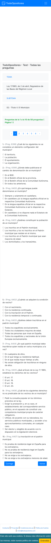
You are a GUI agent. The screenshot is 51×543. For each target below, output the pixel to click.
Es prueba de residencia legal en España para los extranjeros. (25, 445)
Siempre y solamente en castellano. (21, 196)
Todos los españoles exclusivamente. (21, 328)
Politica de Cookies (42, 528)
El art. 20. (9, 386)
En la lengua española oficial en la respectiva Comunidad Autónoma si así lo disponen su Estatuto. (25, 207)
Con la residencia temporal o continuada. (23, 315)
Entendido (45, 541)
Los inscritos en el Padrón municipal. (21, 227)
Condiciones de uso (27, 528)
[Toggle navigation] (45, 3)
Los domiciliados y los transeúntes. (20, 242)
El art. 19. (9, 383)
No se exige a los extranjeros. (18, 455)
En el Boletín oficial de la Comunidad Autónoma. (26, 181)
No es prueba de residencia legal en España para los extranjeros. (24, 451)
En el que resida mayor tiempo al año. (22, 359)
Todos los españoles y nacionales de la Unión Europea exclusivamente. (25, 337)
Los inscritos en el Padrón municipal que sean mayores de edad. (25, 237)
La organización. (12, 163)
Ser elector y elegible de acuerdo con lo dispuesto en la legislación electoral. (23, 430)
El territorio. (10, 154)
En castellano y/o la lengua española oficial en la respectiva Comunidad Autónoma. (27, 200)
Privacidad (15, 528)
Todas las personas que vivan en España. (23, 333)
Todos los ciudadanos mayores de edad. (23, 330)
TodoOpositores (14, 3)
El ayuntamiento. (12, 160)
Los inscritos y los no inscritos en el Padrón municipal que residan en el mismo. (24, 231)
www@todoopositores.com (26, 531)
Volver (42, 463)
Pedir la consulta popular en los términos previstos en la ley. (23, 399)
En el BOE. (9, 175)
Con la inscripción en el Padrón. (19, 313)
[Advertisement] (25, 34)
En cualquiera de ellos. (15, 354)
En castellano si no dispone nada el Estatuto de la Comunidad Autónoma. (26, 214)
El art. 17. (9, 377)
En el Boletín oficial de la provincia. (20, 178)
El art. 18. (9, 380)
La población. (11, 157)
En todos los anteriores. (15, 183)
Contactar (5, 528)
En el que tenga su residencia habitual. (22, 357)
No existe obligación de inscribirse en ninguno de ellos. (25, 363)
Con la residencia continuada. (18, 310)
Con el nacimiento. (13, 307)
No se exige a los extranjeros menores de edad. (26, 458)
